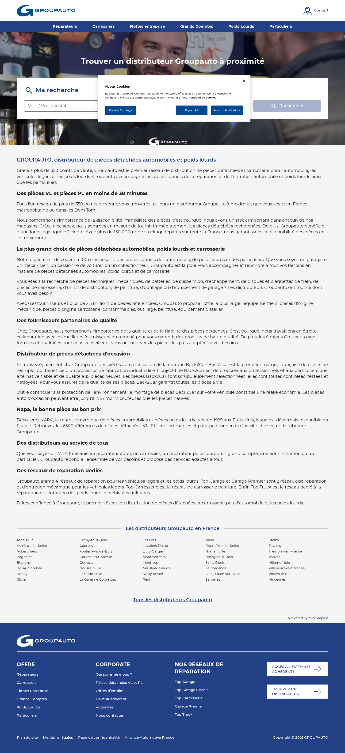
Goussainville (90, 568)
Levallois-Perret (155, 546)
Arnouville (25, 540)
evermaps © (318, 618)
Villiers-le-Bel (279, 574)
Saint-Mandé (216, 568)
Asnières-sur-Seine (32, 546)
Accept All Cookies (227, 110)
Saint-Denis (215, 562)
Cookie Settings (121, 110)
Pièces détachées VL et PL (119, 683)
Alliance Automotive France (149, 737)
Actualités (105, 707)
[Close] (244, 81)
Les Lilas (149, 540)
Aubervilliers (27, 551)
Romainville (215, 551)
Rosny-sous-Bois (219, 557)
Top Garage (185, 682)
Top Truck (183, 714)
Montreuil (151, 562)
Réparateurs (27, 674)
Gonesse (86, 562)
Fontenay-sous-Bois (96, 551)
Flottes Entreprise (32, 691)
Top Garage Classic (192, 690)
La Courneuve (91, 574)
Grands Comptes (32, 699)
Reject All (192, 110)
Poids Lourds (28, 707)
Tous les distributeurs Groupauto (172, 600)
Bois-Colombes (29, 568)
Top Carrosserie (189, 698)
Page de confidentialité (99, 737)
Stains (274, 540)
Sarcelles (213, 579)
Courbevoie (89, 546)
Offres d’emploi (109, 691)
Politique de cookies (202, 97)
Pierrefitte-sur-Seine (222, 546)
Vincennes (277, 579)
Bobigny (24, 562)
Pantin (148, 579)
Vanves (274, 557)
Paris (210, 540)
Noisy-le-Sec (153, 574)
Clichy (22, 579)
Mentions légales (58, 737)
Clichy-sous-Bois (93, 540)
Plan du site (27, 737)
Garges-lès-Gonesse (96, 557)
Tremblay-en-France (285, 551)
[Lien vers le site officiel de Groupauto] (46, 10)
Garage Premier (189, 706)
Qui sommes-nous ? (114, 674)
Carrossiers (27, 683)
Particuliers (27, 715)
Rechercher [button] (291, 106)
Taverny (275, 546)
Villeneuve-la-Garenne (287, 568)
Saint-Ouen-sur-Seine (223, 574)
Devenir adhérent (111, 699)
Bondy (22, 574)
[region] (174, 98)
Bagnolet (24, 557)
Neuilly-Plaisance (157, 568)
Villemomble (279, 562)
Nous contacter (109, 715)
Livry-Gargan (153, 551)
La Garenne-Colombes (98, 579)
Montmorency (154, 557)
